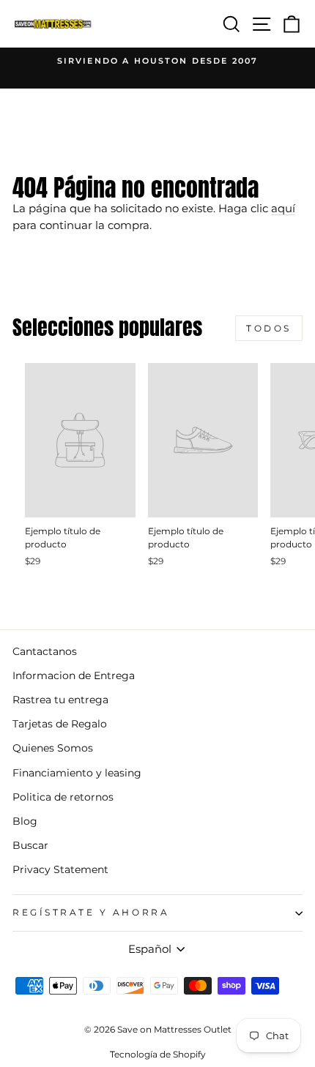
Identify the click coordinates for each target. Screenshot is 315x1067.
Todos (269, 328)
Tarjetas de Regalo (59, 724)
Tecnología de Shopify (158, 1054)
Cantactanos (44, 651)
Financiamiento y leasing (76, 773)
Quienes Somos (52, 748)
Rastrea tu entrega (60, 699)
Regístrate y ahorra (90, 912)
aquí (283, 208)
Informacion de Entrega (73, 675)
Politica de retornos (63, 797)
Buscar (30, 845)
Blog (24, 821)
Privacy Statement (60, 869)
